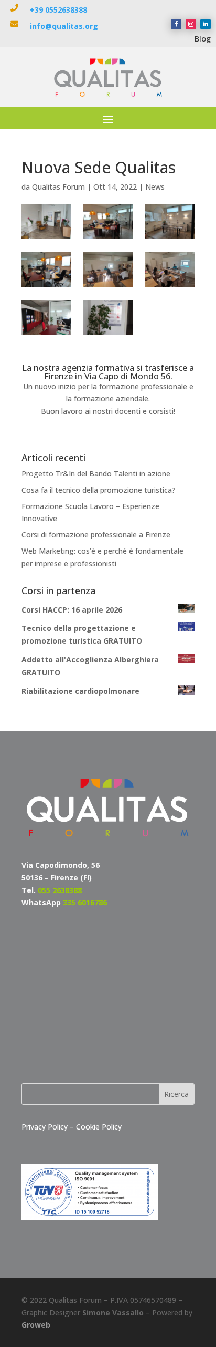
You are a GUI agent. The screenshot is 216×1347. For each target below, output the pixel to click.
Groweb (35, 1325)
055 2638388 (60, 890)
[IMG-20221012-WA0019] (45, 269)
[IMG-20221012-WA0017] (169, 221)
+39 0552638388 (58, 10)
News (155, 187)
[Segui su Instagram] (191, 24)
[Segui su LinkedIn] (205, 24)
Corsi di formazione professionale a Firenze (95, 535)
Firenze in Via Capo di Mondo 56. (108, 376)
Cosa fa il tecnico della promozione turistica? (98, 490)
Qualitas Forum (58, 187)
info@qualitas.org (64, 26)
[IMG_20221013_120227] (107, 269)
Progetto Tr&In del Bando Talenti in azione (95, 474)
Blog (203, 38)
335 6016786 (85, 902)
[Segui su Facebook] (176, 24)
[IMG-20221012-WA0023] (107, 317)
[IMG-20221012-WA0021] (45, 317)
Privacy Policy (45, 1127)
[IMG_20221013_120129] (169, 269)
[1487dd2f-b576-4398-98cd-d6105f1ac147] (45, 221)
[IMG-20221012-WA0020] (107, 221)
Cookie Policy (99, 1127)
